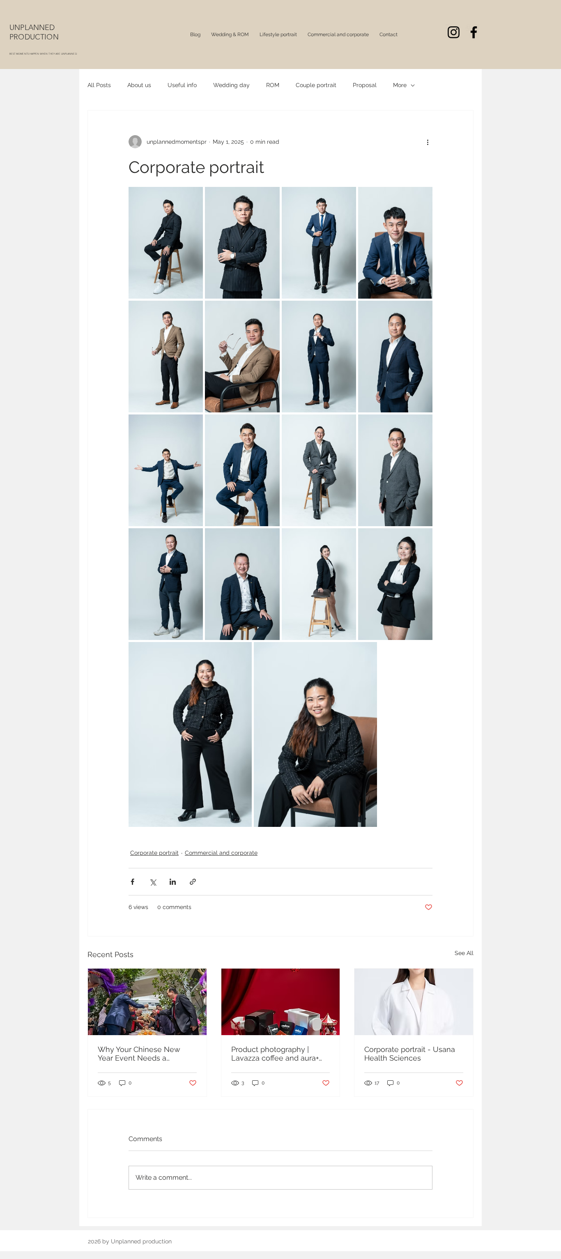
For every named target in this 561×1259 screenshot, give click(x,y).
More (400, 85)
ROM (272, 85)
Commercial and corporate (221, 852)
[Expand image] (166, 243)
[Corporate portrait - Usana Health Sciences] (413, 1002)
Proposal (365, 85)
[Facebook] (474, 32)
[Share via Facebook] (132, 882)
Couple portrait (316, 85)
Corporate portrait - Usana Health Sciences (409, 1053)
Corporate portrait (154, 852)
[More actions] (427, 142)
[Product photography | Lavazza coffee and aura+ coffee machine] (280, 1002)
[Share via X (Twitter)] (152, 882)
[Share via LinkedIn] (173, 882)
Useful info (182, 85)
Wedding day (231, 85)
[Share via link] (193, 882)
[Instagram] (454, 32)
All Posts (99, 85)
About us (139, 85)
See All (464, 953)
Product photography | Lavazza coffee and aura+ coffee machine (275, 1053)
